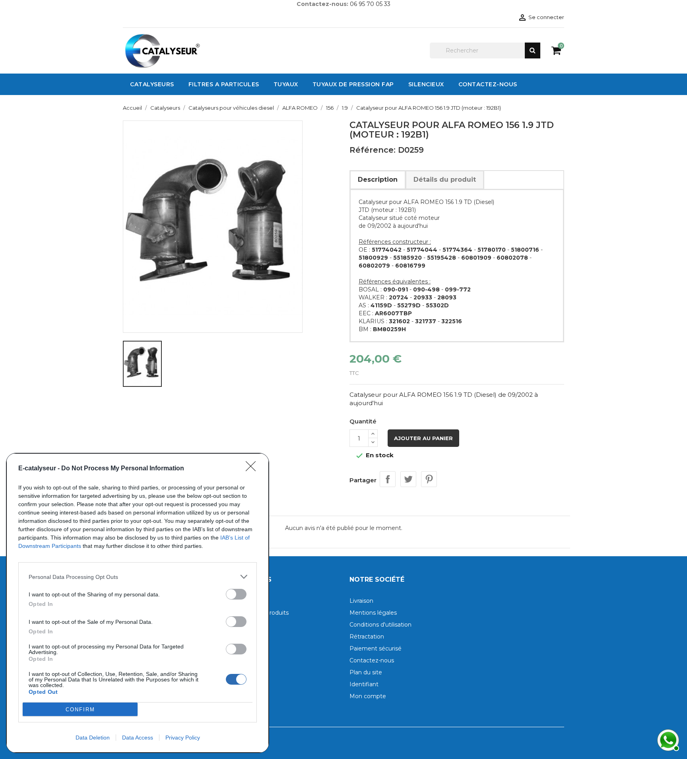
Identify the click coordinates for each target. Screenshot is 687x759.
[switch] (236, 594)
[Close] (253, 468)
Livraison (361, 600)
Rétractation (366, 636)
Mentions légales (373, 612)
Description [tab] (378, 179)
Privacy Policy (182, 737)
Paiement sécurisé (375, 648)
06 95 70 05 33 (370, 4)
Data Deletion (93, 737)
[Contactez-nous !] (667, 739)
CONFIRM (80, 709)
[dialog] (137, 603)
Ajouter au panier (423, 438)
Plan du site (365, 672)
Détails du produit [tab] (444, 179)
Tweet (408, 479)
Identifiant (363, 684)
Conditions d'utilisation (380, 624)
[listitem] (137, 577)
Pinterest (429, 479)
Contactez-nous (371, 660)
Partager (388, 479)
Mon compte (367, 696)
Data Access (137, 737)
